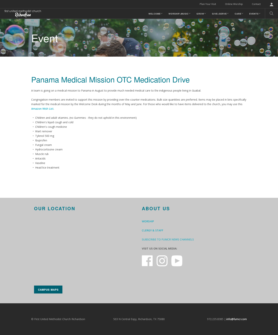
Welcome (154, 13)
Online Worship (234, 4)
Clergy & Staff (152, 230)
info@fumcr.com (236, 319)
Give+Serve (219, 13)
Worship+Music (179, 13)
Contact (256, 4)
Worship (148, 221)
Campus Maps (48, 289)
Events (254, 13)
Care (238, 13)
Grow (200, 13)
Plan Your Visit (208, 4)
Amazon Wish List (42, 108)
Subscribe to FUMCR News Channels (168, 239)
